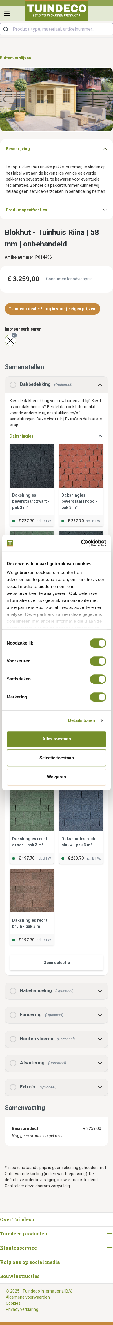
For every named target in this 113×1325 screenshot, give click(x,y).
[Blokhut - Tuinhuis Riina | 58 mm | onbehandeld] (56, 99)
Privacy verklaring (22, 1309)
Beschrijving (18, 148)
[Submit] (6, 29)
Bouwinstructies (20, 1276)
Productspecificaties (26, 210)
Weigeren (56, 776)
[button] (56, 436)
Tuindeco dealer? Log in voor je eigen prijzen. (52, 308)
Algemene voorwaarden (28, 1297)
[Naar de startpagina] (56, 10)
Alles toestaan (56, 738)
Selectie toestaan (56, 757)
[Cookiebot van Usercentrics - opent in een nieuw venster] (81, 543)
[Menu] (7, 13)
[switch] (98, 661)
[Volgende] (108, 99)
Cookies (13, 1303)
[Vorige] (4, 99)
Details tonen (81, 720)
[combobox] (56, 29)
